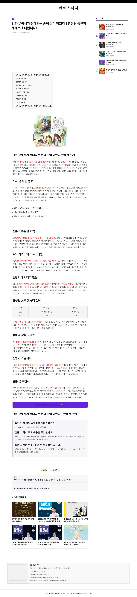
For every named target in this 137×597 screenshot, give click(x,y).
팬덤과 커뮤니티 (21, 99)
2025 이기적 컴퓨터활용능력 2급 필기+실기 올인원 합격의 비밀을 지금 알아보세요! (43, 480)
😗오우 (55, 470)
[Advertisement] (50, 53)
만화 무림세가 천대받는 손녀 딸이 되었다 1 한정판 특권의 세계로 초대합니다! (50, 568)
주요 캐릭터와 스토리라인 (24, 85)
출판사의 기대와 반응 (22, 89)
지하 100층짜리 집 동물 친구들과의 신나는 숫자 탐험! (44, 577)
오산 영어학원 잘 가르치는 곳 (37, 571)
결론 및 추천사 (20, 103)
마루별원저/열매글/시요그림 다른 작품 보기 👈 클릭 (50, 405)
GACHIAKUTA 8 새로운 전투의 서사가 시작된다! (31, 488)
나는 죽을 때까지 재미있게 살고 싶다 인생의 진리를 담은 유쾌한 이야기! (48, 580)
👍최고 (44, 470)
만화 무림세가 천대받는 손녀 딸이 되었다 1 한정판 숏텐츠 (34, 106)
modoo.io (88, 593)
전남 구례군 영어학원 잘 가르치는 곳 (39, 574)
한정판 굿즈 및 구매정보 (23, 92)
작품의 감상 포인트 (22, 96)
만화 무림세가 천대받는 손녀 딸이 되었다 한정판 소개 (32, 75)
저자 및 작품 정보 (21, 78)
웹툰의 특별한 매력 (22, 82)
